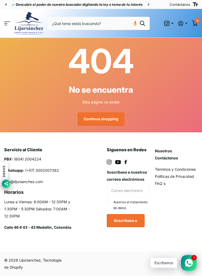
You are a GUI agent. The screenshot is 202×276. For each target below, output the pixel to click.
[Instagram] (109, 162)
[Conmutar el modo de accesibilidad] (195, 4)
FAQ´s (160, 183)
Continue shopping (101, 119)
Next (148, 5)
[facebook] (125, 162)
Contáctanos (180, 4)
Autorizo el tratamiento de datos (130, 205)
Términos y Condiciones (175, 169)
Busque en (142, 23)
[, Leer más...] (169, 23)
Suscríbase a (126, 220)
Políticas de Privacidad (174, 176)
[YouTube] (118, 162)
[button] (6, 4)
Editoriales (7, 23)
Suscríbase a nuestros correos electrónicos (127, 175)
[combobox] (99, 23)
